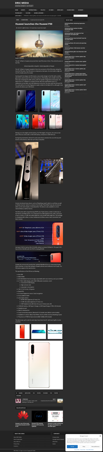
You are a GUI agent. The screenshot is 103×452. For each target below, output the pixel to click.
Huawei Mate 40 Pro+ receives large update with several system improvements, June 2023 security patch (76, 75)
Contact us (16, 446)
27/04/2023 (68, 87)
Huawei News (70, 10)
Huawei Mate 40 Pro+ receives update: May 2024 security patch (75, 57)
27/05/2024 (68, 54)
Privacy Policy (77, 449)
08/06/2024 (68, 46)
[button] (100, 436)
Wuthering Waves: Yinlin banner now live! (75, 48)
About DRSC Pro (17, 441)
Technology (18, 13)
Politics (43, 10)
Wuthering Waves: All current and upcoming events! (75, 43)
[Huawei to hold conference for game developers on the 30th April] (55, 416)
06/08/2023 (68, 66)
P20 (34, 393)
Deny (84, 446)
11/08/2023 (68, 63)
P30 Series (18, 395)
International (33, 10)
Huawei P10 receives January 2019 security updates (38, 425)
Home (16, 10)
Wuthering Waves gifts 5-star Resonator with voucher (75, 52)
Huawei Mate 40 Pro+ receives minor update (75, 61)
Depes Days (60, 10)
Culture (28, 13)
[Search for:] (81, 15)
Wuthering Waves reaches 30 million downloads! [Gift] (73, 29)
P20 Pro (39, 393)
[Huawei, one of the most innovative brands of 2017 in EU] (22, 416)
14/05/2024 (68, 59)
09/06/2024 (68, 36)
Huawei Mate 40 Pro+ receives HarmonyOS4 (75, 65)
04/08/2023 (68, 71)
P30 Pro (56, 393)
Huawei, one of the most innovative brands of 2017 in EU (22, 425)
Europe (23, 10)
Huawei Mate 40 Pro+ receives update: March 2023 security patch (76, 90)
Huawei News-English (41, 28)
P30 (51, 393)
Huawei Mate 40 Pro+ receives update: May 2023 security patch (75, 80)
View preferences (95, 446)
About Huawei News (18, 439)
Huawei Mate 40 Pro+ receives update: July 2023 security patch (75, 69)
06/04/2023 (68, 92)
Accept (72, 446)
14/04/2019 (19, 28)
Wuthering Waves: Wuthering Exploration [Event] (75, 24)
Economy (80, 10)
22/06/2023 (68, 77)
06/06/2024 (68, 49)
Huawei (20, 393)
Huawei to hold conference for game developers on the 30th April (55, 425)
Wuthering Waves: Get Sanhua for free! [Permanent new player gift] (74, 34)
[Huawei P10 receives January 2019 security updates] (39, 416)
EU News (51, 10)
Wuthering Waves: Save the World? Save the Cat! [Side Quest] (75, 38)
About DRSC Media (90, 449)
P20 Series (45, 393)
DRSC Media (26, 28)
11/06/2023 (68, 82)
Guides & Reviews (38, 13)
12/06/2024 (68, 26)
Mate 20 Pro (27, 393)
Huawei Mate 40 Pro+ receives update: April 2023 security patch (75, 85)
